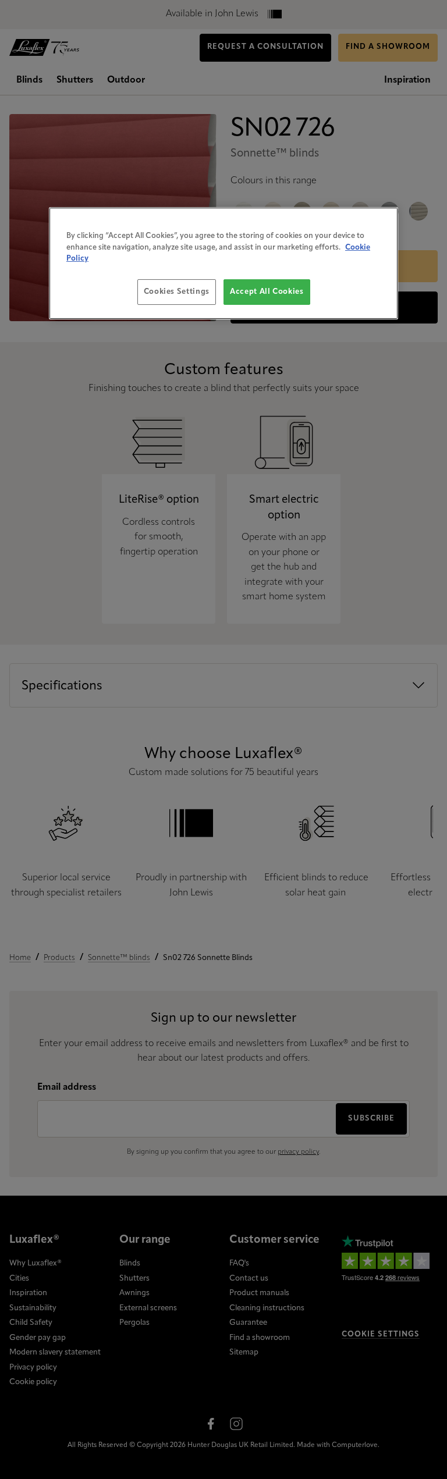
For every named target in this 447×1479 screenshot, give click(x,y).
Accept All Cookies (267, 292)
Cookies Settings (177, 292)
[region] (223, 263)
